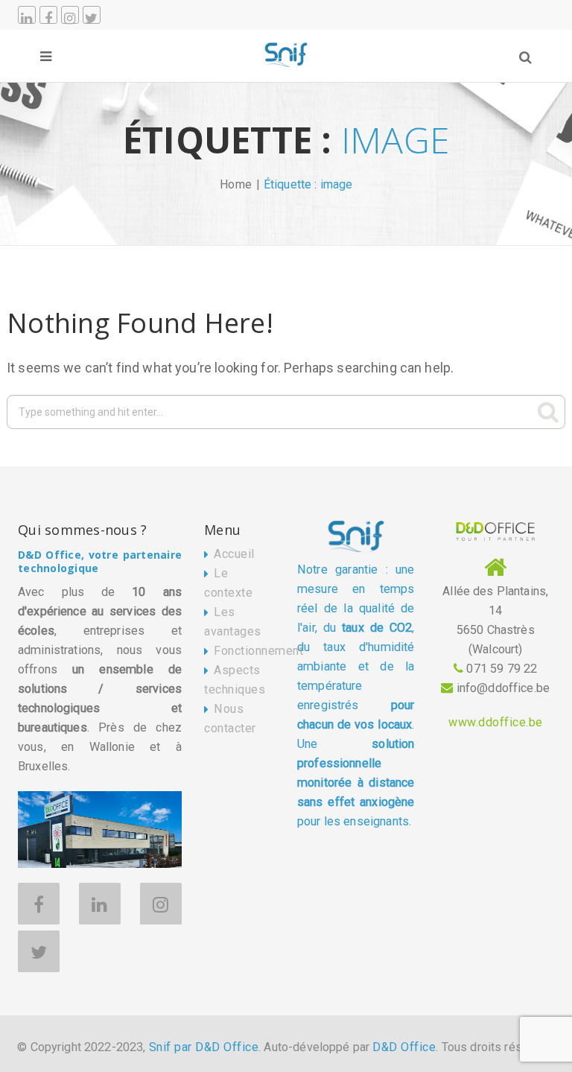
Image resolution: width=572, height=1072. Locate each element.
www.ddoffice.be (495, 722)
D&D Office (404, 1047)
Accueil (234, 554)
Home (236, 184)
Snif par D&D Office (204, 1047)
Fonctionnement (258, 651)
